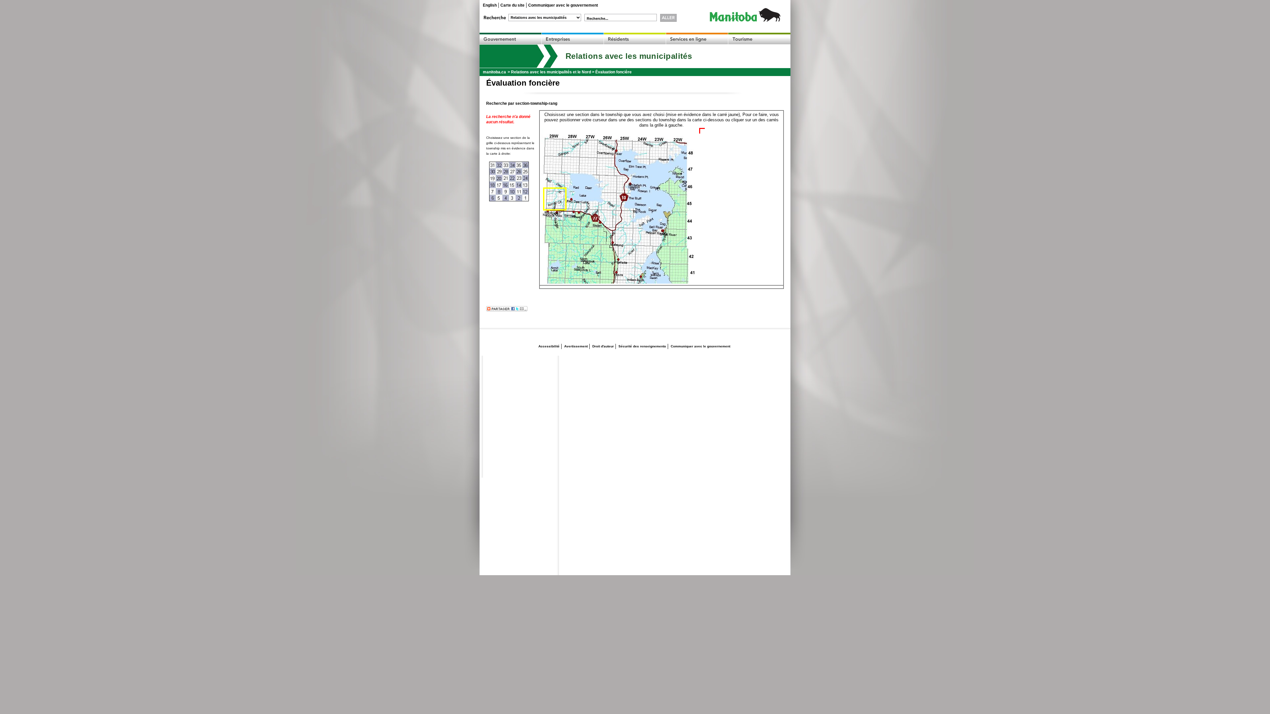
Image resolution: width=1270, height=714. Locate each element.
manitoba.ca (494, 72)
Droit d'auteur (603, 346)
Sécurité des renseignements (642, 346)
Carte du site (512, 5)
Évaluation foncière (613, 72)
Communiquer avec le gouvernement (563, 5)
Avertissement (576, 346)
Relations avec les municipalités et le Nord (551, 72)
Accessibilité (549, 346)
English (490, 5)
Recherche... (597, 18)
